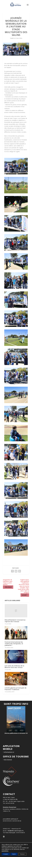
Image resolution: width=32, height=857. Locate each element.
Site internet (8, 760)
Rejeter (14, 854)
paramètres (5, 851)
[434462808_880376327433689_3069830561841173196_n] (16, 479)
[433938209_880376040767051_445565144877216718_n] (16, 174)
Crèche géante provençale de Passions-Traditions (15, 688)
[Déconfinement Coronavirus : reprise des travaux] (16, 610)
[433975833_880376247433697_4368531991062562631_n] (16, 212)
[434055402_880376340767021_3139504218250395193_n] (16, 345)
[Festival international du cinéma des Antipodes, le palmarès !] (16, 632)
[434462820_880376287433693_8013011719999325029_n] (16, 498)
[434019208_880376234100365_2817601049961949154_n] (16, 307)
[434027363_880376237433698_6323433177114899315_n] (16, 326)
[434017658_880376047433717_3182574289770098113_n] (16, 288)
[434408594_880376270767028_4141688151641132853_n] (16, 383)
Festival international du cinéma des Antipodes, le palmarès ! (14, 643)
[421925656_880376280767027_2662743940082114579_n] (16, 460)
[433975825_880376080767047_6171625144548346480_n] (16, 269)
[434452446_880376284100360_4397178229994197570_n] (16, 422)
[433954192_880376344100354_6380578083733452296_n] (16, 250)
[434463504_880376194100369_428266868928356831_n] (16, 517)
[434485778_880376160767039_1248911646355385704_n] (16, 555)
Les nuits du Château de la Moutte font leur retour (14, 666)
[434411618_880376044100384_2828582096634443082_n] (16, 402)
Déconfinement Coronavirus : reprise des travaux (15, 621)
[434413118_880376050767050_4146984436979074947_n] (16, 193)
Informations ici (9, 752)
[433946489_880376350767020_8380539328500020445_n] (16, 441)
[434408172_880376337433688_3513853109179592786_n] (16, 364)
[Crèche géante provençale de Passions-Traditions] (16, 678)
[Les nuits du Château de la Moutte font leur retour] (16, 656)
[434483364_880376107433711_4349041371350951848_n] (16, 536)
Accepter (5, 854)
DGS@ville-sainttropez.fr (15, 830)
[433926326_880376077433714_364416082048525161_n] (16, 231)
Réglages (22, 854)
